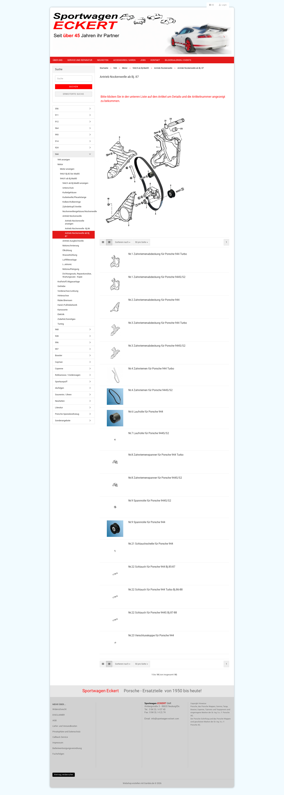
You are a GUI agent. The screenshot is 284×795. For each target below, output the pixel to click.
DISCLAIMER (58, 715)
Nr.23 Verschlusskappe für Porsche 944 (151, 635)
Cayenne (59, 368)
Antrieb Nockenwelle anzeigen (74, 222)
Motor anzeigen (67, 169)
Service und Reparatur (79, 60)
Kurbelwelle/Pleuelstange (74, 197)
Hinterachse (63, 295)
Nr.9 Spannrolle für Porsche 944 (146, 522)
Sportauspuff (61, 381)
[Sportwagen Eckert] (142, 32)
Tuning (61, 324)
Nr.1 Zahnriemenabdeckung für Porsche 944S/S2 (156, 277)
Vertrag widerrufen (63, 774)
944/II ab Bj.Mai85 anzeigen (75, 183)
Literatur (59, 407)
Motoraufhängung (70, 269)
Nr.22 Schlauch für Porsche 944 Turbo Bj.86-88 (155, 589)
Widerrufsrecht (59, 709)
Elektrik (61, 314)
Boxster (58, 355)
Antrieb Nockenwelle (72, 216)
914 (57, 141)
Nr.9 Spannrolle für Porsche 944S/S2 (149, 500)
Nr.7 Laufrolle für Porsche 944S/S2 (148, 433)
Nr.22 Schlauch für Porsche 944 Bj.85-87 (151, 566)
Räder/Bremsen (65, 300)
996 (57, 342)
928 (57, 336)
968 (57, 329)
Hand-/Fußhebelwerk (67, 305)
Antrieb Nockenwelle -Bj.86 (77, 228)
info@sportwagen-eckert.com (165, 718)
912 (57, 121)
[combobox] (122, 242)
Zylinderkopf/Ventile (71, 206)
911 (57, 115)
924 (57, 147)
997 (57, 349)
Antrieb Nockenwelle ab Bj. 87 (77, 234)
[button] (211, 4)
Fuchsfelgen (58, 754)
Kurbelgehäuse (69, 192)
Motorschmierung (70, 245)
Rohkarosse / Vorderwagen (67, 375)
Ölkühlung (67, 250)
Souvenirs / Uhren (63, 394)
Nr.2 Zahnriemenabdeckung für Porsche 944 (153, 299)
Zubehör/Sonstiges (66, 319)
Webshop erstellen (131, 783)
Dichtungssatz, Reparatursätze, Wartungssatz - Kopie (77, 275)
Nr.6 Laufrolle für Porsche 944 (145, 411)
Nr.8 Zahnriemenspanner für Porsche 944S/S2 (155, 477)
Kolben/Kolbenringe (71, 202)
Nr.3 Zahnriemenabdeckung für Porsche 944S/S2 (156, 345)
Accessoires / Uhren (124, 60)
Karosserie (63, 309)
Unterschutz (68, 188)
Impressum (57, 742)
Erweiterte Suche (73, 94)
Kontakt (155, 60)
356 (57, 108)
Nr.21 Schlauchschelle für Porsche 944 (150, 543)
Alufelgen (59, 388)
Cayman (59, 362)
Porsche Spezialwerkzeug (67, 414)
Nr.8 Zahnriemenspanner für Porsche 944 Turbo (155, 454)
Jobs (143, 60)
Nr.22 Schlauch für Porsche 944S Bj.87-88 (152, 612)
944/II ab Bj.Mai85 (68, 178)
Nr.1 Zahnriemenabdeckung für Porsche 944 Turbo (157, 254)
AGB (54, 720)
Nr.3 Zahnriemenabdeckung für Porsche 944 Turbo (157, 322)
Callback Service (60, 737)
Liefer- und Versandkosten (64, 726)
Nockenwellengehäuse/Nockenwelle (78, 211)
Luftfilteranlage (69, 259)
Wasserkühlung (69, 255)
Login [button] (224, 5)
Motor (60, 164)
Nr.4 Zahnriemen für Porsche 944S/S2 (150, 390)
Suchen (73, 87)
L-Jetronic (67, 264)
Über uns (57, 60)
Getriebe (61, 286)
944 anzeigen (64, 159)
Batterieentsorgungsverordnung (67, 748)
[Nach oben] (275, 790)
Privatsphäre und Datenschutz (66, 731)
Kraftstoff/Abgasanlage (69, 281)
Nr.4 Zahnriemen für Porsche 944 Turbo (151, 368)
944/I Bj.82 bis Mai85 (70, 173)
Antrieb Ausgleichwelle (73, 241)
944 (57, 154)
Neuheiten (102, 60)
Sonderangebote (62, 420)
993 (57, 134)
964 (57, 128)
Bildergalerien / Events (178, 60)
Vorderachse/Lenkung (68, 291)
